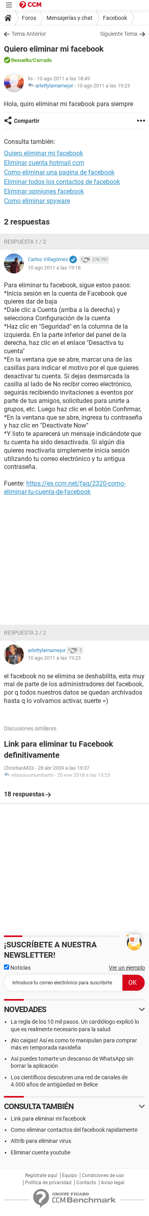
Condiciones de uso (103, 1175)
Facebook (115, 18)
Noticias (20, 967)
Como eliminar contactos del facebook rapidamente (74, 1130)
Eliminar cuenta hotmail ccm (44, 163)
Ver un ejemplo (127, 967)
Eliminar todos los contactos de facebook (62, 182)
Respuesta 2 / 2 (25, 632)
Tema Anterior (29, 34)
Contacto (86, 1182)
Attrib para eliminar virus (41, 1141)
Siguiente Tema (118, 34)
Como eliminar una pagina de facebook (59, 172)
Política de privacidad (48, 1182)
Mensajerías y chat (69, 18)
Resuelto (21, 60)
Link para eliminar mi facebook (48, 1118)
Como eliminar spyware (37, 201)
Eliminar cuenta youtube (40, 1152)
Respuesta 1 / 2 (25, 241)
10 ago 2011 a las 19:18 (54, 268)
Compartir (26, 121)
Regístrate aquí (41, 1175)
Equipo (69, 1175)
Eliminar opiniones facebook (44, 191)
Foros (29, 18)
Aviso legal (112, 1182)
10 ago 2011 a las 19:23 (103, 86)
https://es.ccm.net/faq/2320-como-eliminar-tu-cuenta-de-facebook (65, 488)
